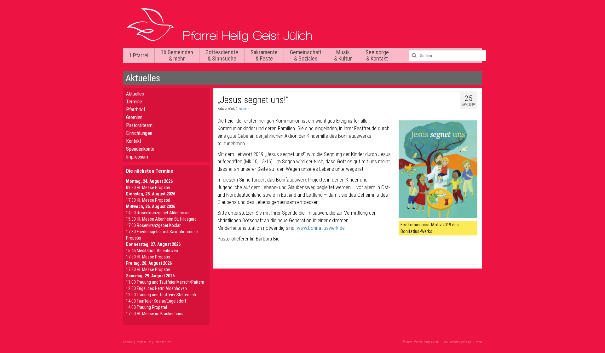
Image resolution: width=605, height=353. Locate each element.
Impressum (137, 157)
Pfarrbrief (135, 110)
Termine (134, 102)
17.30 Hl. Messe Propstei (148, 200)
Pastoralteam (139, 125)
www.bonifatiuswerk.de (321, 228)
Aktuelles (135, 94)
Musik (343, 55)
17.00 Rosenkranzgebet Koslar (153, 225)
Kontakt (133, 141)
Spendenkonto (140, 149)
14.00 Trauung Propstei (146, 307)
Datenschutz (162, 342)
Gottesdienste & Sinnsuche (221, 55)
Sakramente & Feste (264, 55)
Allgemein (242, 109)
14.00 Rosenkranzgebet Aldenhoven (158, 212)
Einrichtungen (139, 133)
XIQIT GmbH (473, 342)
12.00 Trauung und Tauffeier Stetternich (161, 294)
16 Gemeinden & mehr (177, 55)
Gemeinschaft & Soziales (306, 55)
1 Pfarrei (138, 55)
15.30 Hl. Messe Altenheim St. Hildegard (161, 219)
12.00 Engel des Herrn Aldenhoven (156, 288)
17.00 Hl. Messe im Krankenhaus (154, 313)
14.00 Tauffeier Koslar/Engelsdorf (156, 301)
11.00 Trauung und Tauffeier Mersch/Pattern (165, 282)
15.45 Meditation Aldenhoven (152, 250)
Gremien (134, 117)
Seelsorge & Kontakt (377, 55)
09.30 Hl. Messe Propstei (148, 187)
